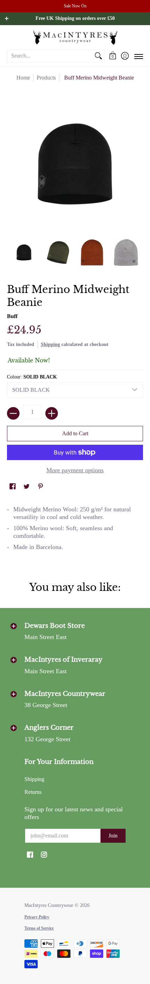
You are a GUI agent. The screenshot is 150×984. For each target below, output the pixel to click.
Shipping (50, 344)
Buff (12, 316)
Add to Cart (75, 433)
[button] (112, 56)
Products (46, 78)
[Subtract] (13, 413)
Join (113, 836)
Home (23, 78)
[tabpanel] (75, 531)
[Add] (51, 413)
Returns (33, 792)
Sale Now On (75, 5)
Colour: (32, 377)
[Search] (98, 56)
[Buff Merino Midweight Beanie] (24, 252)
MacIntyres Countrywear (48, 905)
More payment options (75, 470)
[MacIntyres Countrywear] (75, 37)
